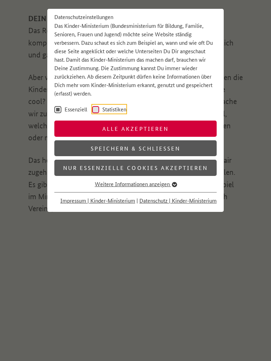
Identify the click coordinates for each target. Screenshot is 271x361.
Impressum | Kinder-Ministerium (97, 200)
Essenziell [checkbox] (75, 109)
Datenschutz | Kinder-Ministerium (178, 200)
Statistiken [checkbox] (113, 109)
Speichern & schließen (136, 148)
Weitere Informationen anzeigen (133, 184)
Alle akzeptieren (135, 128)
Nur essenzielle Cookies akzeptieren (135, 167)
